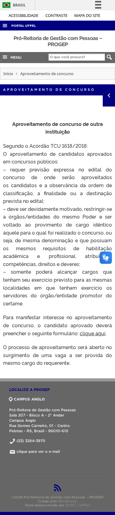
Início (8, 73)
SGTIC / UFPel (77, 505)
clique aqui (92, 333)
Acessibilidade (24, 15)
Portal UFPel (23, 25)
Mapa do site (87, 15)
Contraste (56, 15)
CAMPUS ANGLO (29, 399)
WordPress (67, 501)
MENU (14, 57)
